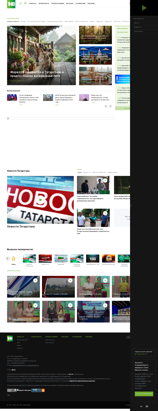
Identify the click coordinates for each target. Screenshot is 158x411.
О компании (80, 3)
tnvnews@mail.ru (33, 365)
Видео (19, 345)
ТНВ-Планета (49, 342)
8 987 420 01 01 (142, 354)
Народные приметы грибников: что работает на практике (127, 50)
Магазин (69, 3)
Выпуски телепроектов (20, 249)
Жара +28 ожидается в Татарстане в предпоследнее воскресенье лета (128, 90)
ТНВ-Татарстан (50, 340)
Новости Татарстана (18, 171)
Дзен (14, 370)
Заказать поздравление (144, 393)
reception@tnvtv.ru (19, 365)
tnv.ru (71, 374)
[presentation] (106, 106)
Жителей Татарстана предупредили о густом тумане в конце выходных (129, 68)
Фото (18, 342)
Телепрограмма (57, 3)
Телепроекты (43, 3)
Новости (32, 3)
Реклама (91, 3)
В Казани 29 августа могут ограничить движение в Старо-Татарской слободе (129, 40)
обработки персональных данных (82, 381)
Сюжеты (19, 348)
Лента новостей (22, 340)
